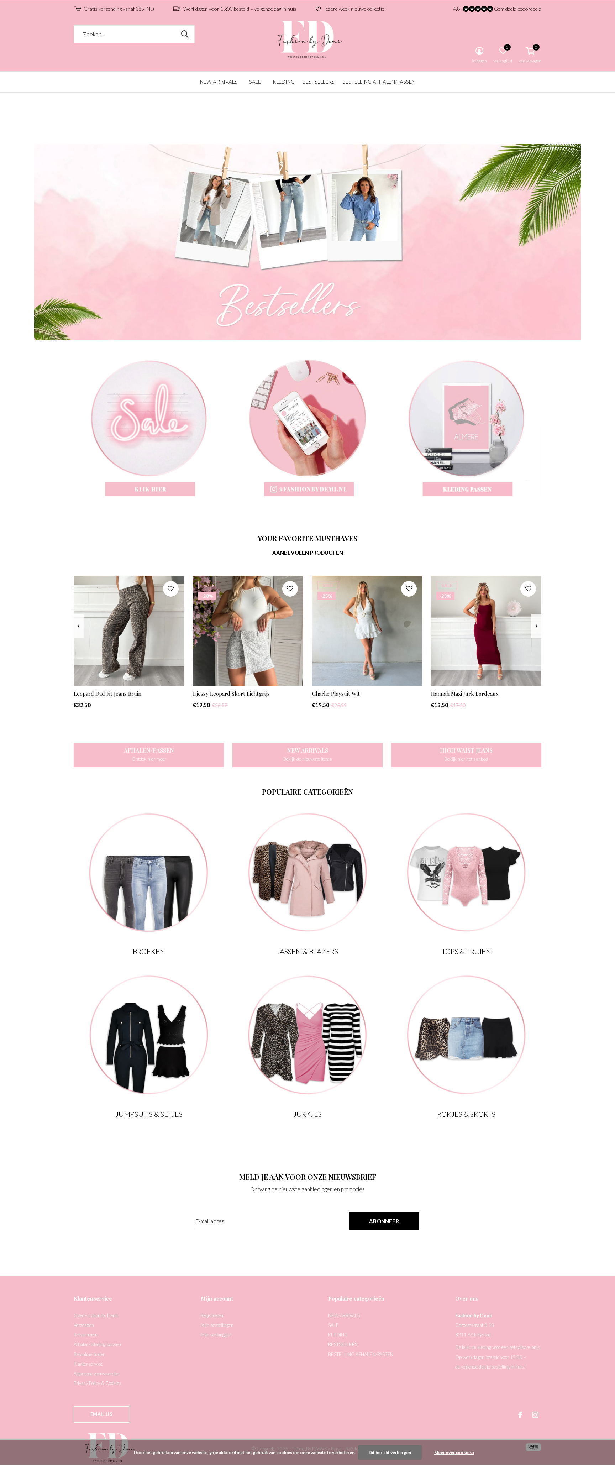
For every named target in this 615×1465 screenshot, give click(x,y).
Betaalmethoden (89, 1354)
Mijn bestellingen (217, 1325)
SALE (255, 81)
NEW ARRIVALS (218, 81)
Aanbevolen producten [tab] (307, 552)
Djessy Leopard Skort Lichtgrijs (231, 693)
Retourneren (86, 1335)
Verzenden (84, 1325)
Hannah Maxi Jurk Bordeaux (465, 693)
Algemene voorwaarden (96, 1373)
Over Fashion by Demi (96, 1315)
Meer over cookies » (454, 1452)
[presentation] (78, 626)
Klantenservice (88, 1364)
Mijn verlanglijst (216, 1335)
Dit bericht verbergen (390, 1452)
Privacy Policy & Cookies (97, 1383)
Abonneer (384, 1221)
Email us (101, 1414)
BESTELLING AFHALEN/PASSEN (378, 81)
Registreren (212, 1315)
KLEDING (284, 81)
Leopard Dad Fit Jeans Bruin (107, 693)
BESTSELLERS (319, 81)
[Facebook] (520, 1415)
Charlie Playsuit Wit (336, 693)
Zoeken (185, 34)
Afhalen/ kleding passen (97, 1344)
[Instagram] (535, 1415)
